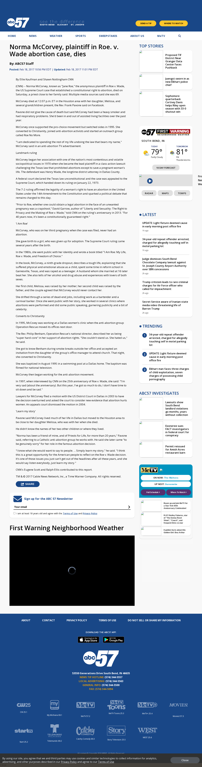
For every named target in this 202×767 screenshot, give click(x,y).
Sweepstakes (108, 36)
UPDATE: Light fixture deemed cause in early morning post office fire (164, 224)
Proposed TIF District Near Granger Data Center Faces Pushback (173, 61)
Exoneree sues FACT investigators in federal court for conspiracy (177, 430)
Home (12, 36)
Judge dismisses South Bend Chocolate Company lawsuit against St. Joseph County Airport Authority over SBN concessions (164, 264)
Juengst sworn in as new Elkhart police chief (177, 82)
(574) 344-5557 (113, 677)
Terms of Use (70, 513)
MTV (161, 36)
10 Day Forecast (165, 167)
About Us (137, 36)
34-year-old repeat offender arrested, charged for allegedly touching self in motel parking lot (165, 242)
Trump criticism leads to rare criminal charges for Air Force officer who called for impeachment (165, 285)
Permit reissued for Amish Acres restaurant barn (175, 449)
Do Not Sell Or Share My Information (154, 620)
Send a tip (146, 23)
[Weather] (166, 134)
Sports (80, 36)
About (25, 620)
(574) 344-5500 (110, 685)
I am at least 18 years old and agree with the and (57, 513)
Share (29, 484)
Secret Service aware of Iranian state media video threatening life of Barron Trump (165, 305)
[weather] (146, 153)
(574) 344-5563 (114, 681)
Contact (48, 620)
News (33, 36)
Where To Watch (173, 23)
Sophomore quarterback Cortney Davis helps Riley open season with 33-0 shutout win (175, 103)
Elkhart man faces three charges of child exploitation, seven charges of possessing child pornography (169, 374)
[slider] (20, 592)
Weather (56, 36)
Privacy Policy (90, 513)
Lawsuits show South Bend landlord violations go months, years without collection (176, 409)
